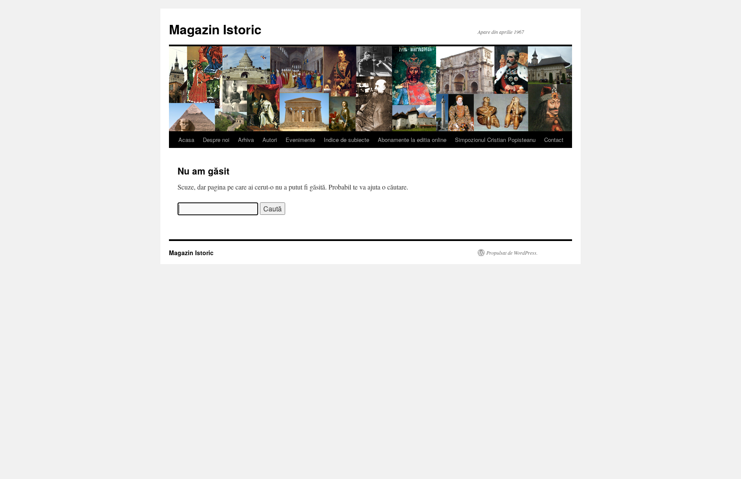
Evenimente (300, 140)
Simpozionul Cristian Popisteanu (495, 140)
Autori (269, 140)
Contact (553, 140)
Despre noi (216, 140)
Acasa (186, 140)
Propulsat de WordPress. (512, 252)
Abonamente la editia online (412, 140)
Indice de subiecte (346, 140)
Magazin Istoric (215, 29)
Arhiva (246, 140)
